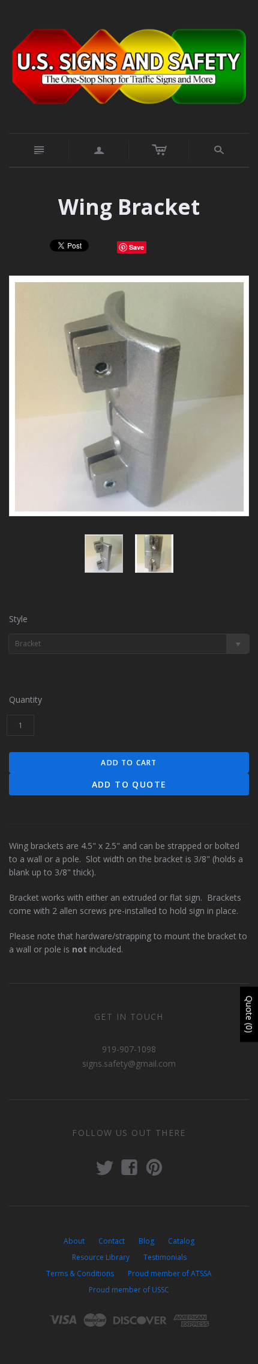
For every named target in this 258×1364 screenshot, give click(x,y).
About (74, 1241)
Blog (146, 1241)
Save (136, 247)
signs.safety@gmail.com (129, 1063)
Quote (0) (249, 1013)
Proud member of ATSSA (170, 1273)
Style (18, 619)
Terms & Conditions (80, 1273)
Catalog (181, 1241)
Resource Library (101, 1257)
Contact (111, 1241)
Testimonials (165, 1257)
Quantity (25, 699)
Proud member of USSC (129, 1290)
